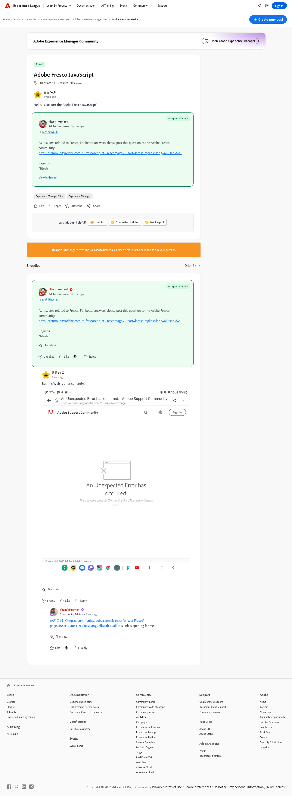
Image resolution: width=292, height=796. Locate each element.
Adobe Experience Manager (54, 19)
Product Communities (25, 19)
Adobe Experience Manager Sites (90, 19)
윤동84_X (50, 92)
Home (6, 19)
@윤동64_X (50, 132)
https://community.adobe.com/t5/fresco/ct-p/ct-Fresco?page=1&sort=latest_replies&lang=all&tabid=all (110, 153)
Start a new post (141, 250)
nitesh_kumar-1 (58, 121)
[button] (268, 19)
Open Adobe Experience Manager (233, 41)
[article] (113, 323)
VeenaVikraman (70, 609)
